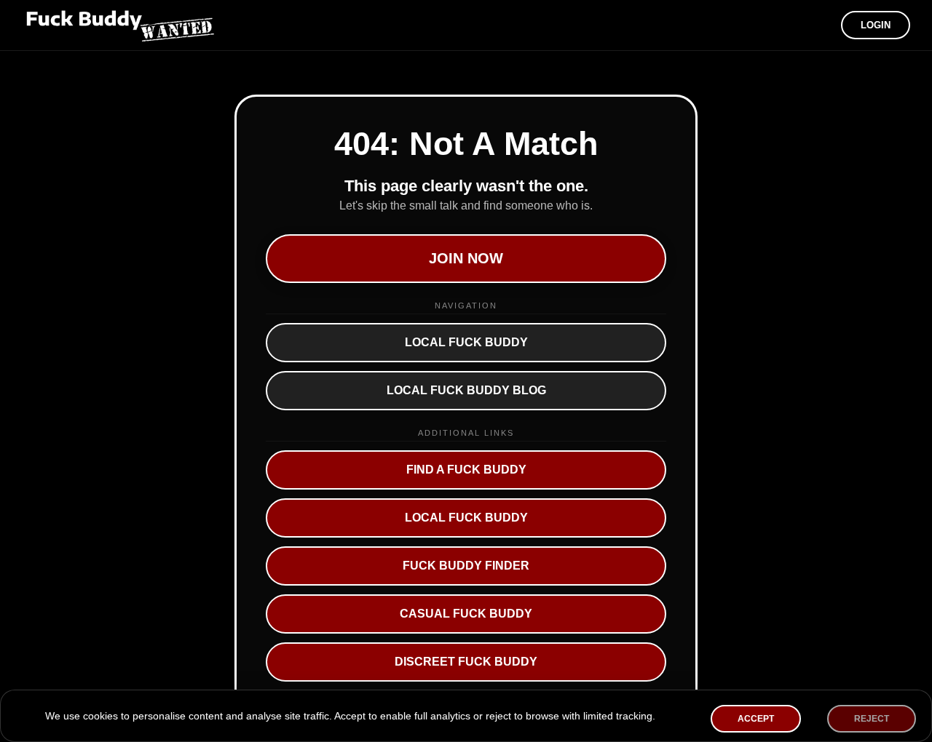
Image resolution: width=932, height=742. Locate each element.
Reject (871, 719)
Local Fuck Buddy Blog (466, 390)
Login (875, 25)
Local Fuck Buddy (466, 342)
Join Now (466, 258)
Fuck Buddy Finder (466, 565)
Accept (756, 719)
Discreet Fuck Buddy (466, 661)
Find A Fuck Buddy (466, 469)
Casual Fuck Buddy (466, 613)
